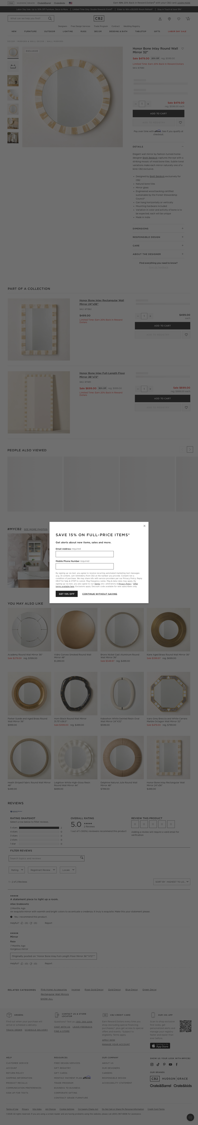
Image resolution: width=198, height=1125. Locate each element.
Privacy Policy (124, 583)
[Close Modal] (144, 526)
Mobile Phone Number (72, 561)
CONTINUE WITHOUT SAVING (99, 593)
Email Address (68, 548)
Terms (97, 583)
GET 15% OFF (66, 593)
